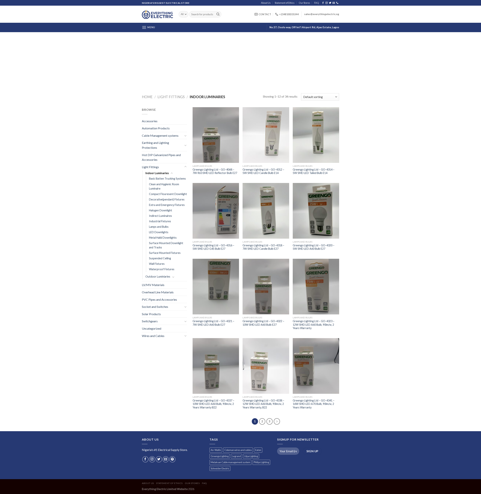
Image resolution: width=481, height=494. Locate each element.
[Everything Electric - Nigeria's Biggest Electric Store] (157, 14)
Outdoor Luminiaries (157, 276)
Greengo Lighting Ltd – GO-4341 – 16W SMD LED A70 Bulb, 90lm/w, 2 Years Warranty (313, 404)
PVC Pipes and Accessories (159, 299)
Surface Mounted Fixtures (165, 252)
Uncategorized (151, 328)
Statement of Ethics (284, 2)
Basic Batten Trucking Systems (167, 178)
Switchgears (150, 321)
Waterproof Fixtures (161, 269)
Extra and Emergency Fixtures (167, 204)
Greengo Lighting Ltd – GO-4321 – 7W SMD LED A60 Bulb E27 (213, 322)
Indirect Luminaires (160, 215)
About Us (266, 2)
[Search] (218, 14)
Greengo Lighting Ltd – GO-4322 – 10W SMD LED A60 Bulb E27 (263, 322)
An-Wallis (216, 450)
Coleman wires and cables (238, 450)
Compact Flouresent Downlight (168, 194)
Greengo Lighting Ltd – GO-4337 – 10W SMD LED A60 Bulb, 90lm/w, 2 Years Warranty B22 (213, 404)
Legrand (236, 456)
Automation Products (156, 128)
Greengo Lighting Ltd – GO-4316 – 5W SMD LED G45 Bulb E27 (213, 247)
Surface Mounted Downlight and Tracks (166, 245)
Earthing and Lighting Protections (155, 145)
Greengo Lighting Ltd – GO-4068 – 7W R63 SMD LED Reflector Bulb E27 (215, 171)
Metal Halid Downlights (163, 237)
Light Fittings (171, 97)
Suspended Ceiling (160, 258)
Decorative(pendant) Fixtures (167, 199)
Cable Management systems (160, 135)
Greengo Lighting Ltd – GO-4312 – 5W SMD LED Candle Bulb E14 (263, 171)
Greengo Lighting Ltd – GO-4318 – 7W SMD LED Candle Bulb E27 (263, 247)
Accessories (149, 121)
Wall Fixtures (157, 263)
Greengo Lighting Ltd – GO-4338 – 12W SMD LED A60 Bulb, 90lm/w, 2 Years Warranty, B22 (263, 404)
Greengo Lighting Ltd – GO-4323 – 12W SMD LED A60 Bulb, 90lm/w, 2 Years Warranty (313, 324)
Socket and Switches (155, 306)
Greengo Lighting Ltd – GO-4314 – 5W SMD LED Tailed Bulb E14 (313, 171)
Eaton (258, 450)
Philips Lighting (261, 462)
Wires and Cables (153, 336)
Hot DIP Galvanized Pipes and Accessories (161, 157)
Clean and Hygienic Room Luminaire (164, 186)
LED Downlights (158, 232)
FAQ (316, 2)
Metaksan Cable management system (230, 462)
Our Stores (304, 2)
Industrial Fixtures (160, 221)
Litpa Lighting (251, 456)
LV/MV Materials (153, 285)
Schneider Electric (220, 468)
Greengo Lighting (220, 456)
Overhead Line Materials (158, 292)
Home (147, 97)
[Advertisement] (240, 60)
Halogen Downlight (160, 210)
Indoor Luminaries (157, 173)
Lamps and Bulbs (159, 226)
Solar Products (151, 314)
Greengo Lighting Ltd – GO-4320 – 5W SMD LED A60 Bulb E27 (313, 247)
